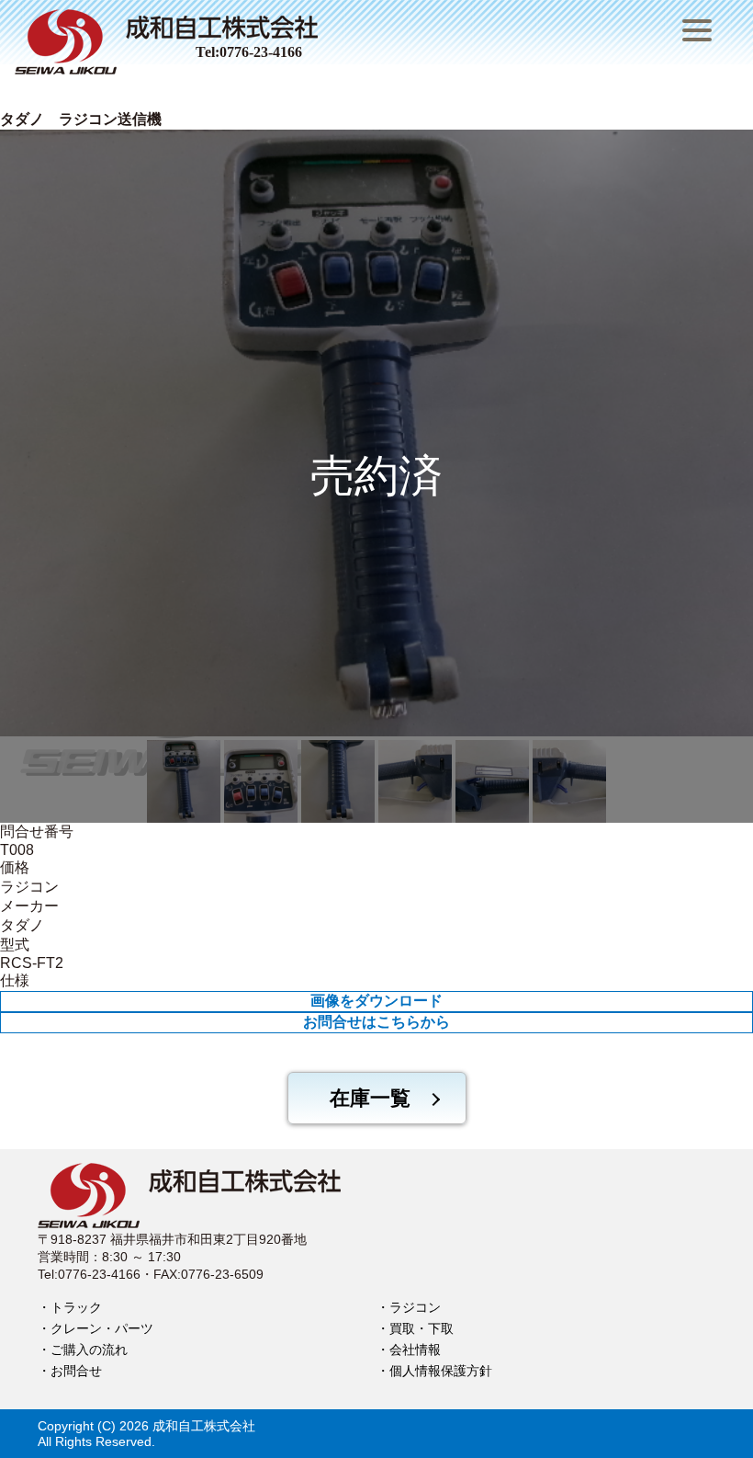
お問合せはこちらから (376, 1022)
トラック (76, 1307)
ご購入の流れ (89, 1349)
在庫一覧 (370, 1098)
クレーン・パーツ (102, 1328)
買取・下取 (421, 1328)
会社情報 (415, 1349)
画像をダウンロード (376, 1000)
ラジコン (415, 1307)
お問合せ (76, 1370)
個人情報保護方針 (440, 1370)
